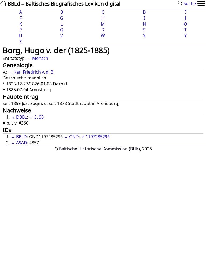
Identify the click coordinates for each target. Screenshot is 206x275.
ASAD (21, 143)
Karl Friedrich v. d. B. (34, 72)
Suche (189, 3)
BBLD (21, 137)
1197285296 (98, 137)
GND (74, 137)
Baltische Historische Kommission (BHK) (99, 149)
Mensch (40, 58)
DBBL (21, 117)
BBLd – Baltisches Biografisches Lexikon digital (63, 3)
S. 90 (39, 117)
